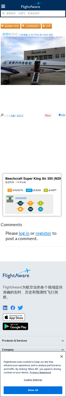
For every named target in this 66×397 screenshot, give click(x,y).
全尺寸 (20, 115)
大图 (12, 115)
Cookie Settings (33, 379)
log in (24, 233)
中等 (6, 115)
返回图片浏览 (12, 26)
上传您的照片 (32, 26)
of (34, 190)
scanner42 (20, 198)
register (43, 233)
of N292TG (16, 190)
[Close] (62, 356)
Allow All (33, 390)
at (50, 190)
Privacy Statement (40, 372)
